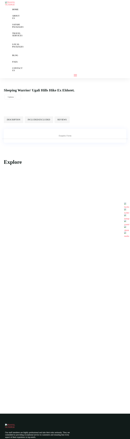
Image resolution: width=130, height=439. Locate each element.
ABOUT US (16, 17)
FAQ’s (15, 62)
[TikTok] (126, 228)
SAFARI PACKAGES (17, 25)
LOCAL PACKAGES (17, 45)
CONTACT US (17, 69)
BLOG (15, 55)
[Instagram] (126, 216)
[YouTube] (126, 222)
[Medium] (126, 234)
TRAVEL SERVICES (17, 34)
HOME (15, 9)
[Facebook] (126, 205)
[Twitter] (126, 210)
